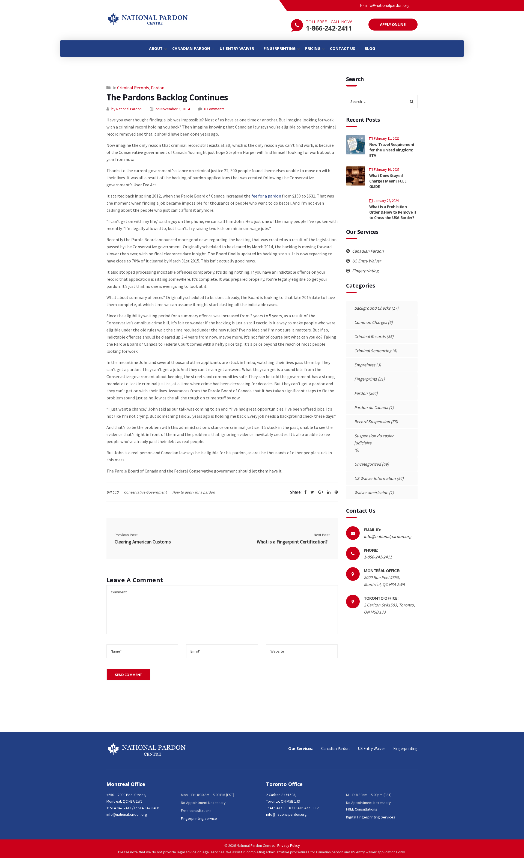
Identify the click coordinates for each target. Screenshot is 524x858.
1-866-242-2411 (329, 27)
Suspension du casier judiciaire (374, 439)
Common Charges (370, 322)
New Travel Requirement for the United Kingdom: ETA (392, 150)
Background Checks (372, 308)
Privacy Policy (288, 845)
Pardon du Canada (371, 407)
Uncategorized (367, 464)
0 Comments (214, 108)
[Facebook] (305, 492)
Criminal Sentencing (372, 350)
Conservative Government (145, 492)
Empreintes (364, 364)
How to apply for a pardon (193, 492)
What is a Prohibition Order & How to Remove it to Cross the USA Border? (392, 212)
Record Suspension (372, 421)
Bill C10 (112, 492)
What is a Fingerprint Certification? (293, 542)
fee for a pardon (266, 196)
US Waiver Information (375, 478)
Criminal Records (133, 87)
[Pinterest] (336, 492)
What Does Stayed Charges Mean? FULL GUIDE (387, 181)
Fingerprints (365, 379)
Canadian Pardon (367, 251)
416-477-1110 (280, 807)
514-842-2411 (120, 807)
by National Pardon (126, 108)
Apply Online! (393, 24)
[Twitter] (312, 492)
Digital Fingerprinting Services (370, 817)
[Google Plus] (320, 492)
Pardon (157, 87)
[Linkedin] (329, 492)
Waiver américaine (371, 492)
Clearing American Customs (143, 542)
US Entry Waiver (366, 261)
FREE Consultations (361, 809)
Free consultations (196, 810)
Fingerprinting (365, 270)
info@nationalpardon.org (387, 5)
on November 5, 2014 (173, 108)
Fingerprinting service (199, 818)
